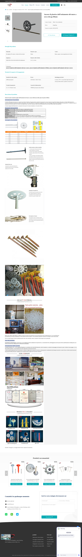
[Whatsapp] (8, 515)
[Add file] (58, 555)
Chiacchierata (52, 35)
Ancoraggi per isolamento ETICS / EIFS (20, 9)
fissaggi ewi (11, 447)
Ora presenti (49, 517)
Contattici (43, 5)
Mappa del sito (49, 543)
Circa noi (38, 5)
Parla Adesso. (54, 4)
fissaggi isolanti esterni (18, 447)
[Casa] (10, 5)
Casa (22, 5)
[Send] (79, 555)
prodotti (10, 9)
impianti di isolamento (28, 447)
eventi (47, 5)
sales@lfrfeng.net (10, 504)
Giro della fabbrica (50, 539)
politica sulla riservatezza (16, 555)
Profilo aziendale (50, 537)
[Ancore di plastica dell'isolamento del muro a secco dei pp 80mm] (27, 27)
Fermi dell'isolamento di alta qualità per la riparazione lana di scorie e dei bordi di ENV (33, 481)
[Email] (19, 515)
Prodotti (26, 5)
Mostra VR (31, 5)
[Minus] (79, 528)
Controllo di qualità (50, 541)
